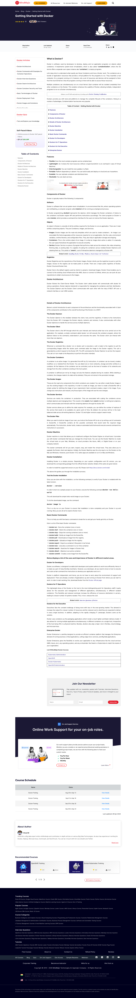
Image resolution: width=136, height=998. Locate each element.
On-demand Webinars (70, 3)
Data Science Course (22, 902)
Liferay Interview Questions (60, 935)
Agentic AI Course (67, 902)
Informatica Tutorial (57, 945)
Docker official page (95, 580)
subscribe (101, 3)
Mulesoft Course (108, 908)
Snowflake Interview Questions (74, 938)
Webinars (85, 957)
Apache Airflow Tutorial (76, 948)
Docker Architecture (24, 66)
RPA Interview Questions (57, 933)
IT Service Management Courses (25, 923)
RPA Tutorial (38, 945)
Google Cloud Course (32, 899)
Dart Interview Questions (91, 938)
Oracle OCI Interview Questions (96, 935)
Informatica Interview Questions (91, 933)
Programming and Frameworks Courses (69, 918)
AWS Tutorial (18, 945)
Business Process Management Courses (64, 920)
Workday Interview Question (109, 933)
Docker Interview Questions (26, 79)
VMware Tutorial (64, 948)
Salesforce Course (44, 899)
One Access (59, 957)
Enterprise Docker (23, 186)
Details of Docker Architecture (27, 166)
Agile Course (19, 908)
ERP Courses (59, 923)
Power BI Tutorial (92, 945)
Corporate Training (29, 963)
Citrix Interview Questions (23, 938)
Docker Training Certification (97, 94)
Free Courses (26, 952)
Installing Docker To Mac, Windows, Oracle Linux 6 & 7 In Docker (89, 254)
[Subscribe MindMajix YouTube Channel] (84, 190)
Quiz (34, 957)
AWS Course (68, 908)
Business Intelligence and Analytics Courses (28, 918)
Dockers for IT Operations (25, 180)
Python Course (99, 899)
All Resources (55, 3)
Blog (22, 11)
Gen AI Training (77, 902)
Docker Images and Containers (27, 103)
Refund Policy (90, 952)
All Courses (19, 957)
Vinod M (26, 833)
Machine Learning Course (53, 902)
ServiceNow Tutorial (80, 945)
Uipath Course (98, 908)
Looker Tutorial (47, 945)
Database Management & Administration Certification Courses (33, 920)
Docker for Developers (24, 177)
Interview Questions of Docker (89, 600)
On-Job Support (86, 3)
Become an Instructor (58, 963)
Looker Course (59, 908)
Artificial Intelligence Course (37, 902)
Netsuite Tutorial (54, 948)
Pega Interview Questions (39, 938)
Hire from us (108, 963)
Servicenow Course (110, 899)
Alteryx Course (77, 908)
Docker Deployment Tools (25, 98)
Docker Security (22, 108)
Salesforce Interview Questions (24, 933)
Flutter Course (90, 899)
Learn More (105, 765)
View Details (105, 793)
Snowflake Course (79, 899)
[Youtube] (119, 957)
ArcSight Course (28, 908)
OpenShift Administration (56, 665)
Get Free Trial (30, 144)
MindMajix (56, 968)
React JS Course (35, 911)
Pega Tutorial (110, 945)
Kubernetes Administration (57, 655)
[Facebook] (96, 957)
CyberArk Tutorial (21, 948)
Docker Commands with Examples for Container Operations (29, 72)
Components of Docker (25, 161)
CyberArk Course (39, 908)
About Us (47, 952)
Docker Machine (22, 169)
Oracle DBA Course (56, 899)
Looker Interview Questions (73, 933)
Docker (28, 11)
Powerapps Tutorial (32, 948)
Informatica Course (68, 899)
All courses (40, 3)
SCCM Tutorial (102, 945)
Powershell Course (87, 908)
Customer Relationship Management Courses (94, 918)
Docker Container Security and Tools (29, 88)
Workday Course (49, 908)
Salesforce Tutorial (28, 945)
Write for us (85, 963)
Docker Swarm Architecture (26, 83)
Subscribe (113, 702)
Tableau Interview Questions (55, 938)
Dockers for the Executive (25, 183)
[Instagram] (113, 957)
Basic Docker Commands (25, 174)
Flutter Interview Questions (43, 935)
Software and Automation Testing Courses (89, 920)
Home (17, 11)
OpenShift (51, 658)
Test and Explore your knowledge (28, 121)
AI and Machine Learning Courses (45, 923)
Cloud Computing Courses (49, 918)
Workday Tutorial (69, 945)
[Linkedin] (108, 957)
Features (20, 158)
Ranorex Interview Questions (77, 935)
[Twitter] (102, 957)
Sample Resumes (72, 957)
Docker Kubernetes (54, 662)
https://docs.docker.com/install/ (99, 468)
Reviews (111, 952)
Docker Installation (23, 172)
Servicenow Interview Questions (25, 935)
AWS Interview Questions (41, 933)
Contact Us (68, 952)
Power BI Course (20, 899)
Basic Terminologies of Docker (27, 93)
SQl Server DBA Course (22, 911)
